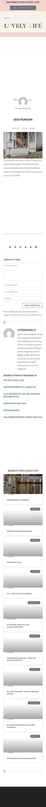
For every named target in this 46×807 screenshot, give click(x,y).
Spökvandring (11, 410)
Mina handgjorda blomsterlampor (21, 758)
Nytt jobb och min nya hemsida (19, 593)
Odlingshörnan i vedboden (18, 500)
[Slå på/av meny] (23, 35)
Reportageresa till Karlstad (19, 387)
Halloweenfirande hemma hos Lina (22, 417)
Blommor (32, 128)
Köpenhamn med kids (14, 403)
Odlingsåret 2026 (14, 562)
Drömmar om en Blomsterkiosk (19, 531)
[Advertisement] (23, 61)
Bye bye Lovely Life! (13, 380)
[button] (10, 247)
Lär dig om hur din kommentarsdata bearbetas (26, 315)
